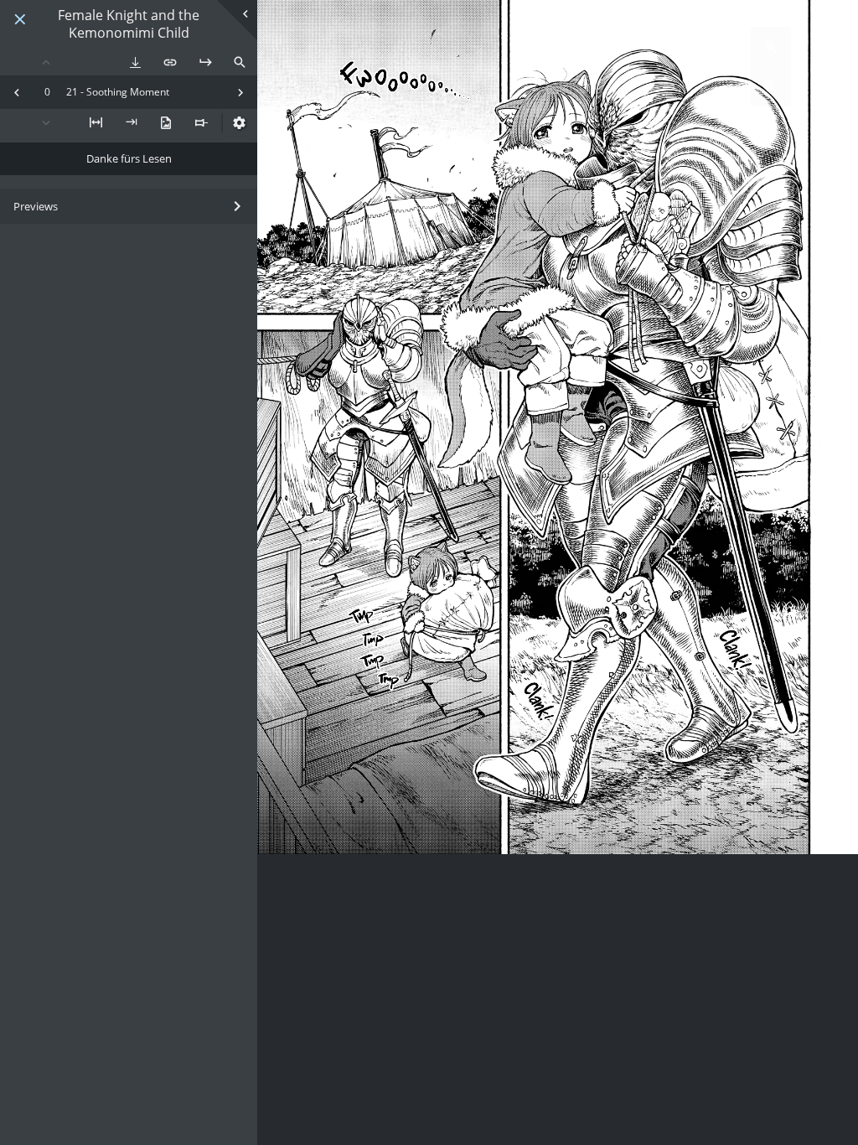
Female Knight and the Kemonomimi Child (128, 24)
